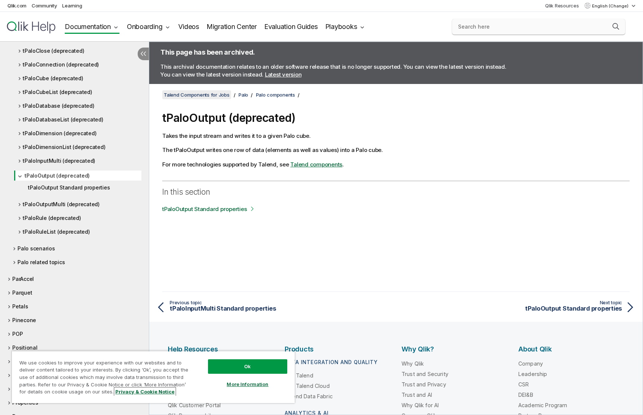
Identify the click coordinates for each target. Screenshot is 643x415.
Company (530, 363)
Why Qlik (413, 363)
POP (17, 334)
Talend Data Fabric (309, 396)
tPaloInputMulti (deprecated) (59, 161)
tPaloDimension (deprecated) (59, 133)
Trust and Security (425, 374)
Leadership (532, 374)
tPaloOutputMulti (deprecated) (61, 204)
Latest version (283, 74)
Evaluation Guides (291, 26)
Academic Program (542, 405)
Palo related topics (41, 262)
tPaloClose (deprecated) (53, 51)
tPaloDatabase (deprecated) (59, 106)
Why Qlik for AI (420, 405)
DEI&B (525, 395)
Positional (25, 347)
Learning (72, 6)
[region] (153, 377)
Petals (20, 306)
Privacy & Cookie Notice (145, 392)
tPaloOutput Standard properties (69, 187)
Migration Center (232, 26)
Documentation (88, 26)
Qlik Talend (299, 375)
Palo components (275, 95)
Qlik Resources (562, 6)
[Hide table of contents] (143, 54)
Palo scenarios (36, 248)
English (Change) (611, 6)
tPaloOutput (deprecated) (57, 175)
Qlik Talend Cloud (307, 386)
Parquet (22, 292)
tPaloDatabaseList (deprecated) (63, 119)
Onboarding (145, 26)
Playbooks (341, 26)
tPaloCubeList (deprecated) (57, 92)
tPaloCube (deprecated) (53, 78)
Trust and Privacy (424, 384)
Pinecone (24, 320)
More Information (247, 384)
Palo (243, 95)
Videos (188, 26)
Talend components (316, 164)
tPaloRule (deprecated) (52, 218)
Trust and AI (417, 395)
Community (44, 6)
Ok (247, 366)
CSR (523, 384)
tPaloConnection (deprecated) (61, 64)
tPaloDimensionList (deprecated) (64, 147)
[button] (615, 26)
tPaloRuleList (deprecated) (56, 231)
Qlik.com (16, 6)
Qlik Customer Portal (194, 405)
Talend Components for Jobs (197, 95)
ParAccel (23, 279)
